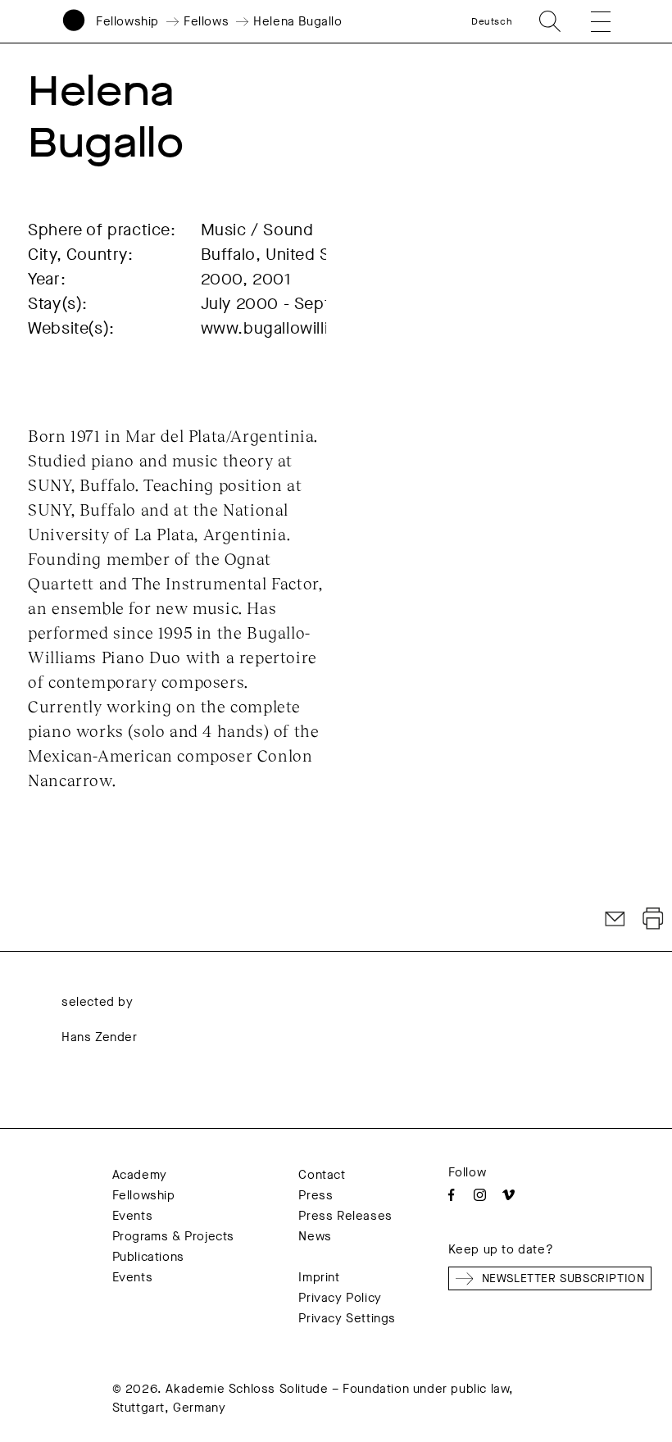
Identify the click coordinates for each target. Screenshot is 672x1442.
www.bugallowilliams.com (299, 328)
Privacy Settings (347, 1318)
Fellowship (127, 21)
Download (653, 919)
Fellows (206, 21)
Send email (615, 919)
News (314, 1236)
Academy (139, 1175)
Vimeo (508, 1195)
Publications (148, 1257)
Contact (321, 1175)
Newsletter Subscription (563, 1278)
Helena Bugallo (297, 21)
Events (132, 1216)
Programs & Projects (173, 1236)
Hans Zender (99, 1037)
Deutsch (491, 21)
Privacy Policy (339, 1298)
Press (315, 1195)
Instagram (480, 1195)
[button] (591, 21)
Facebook (451, 1195)
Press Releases (345, 1216)
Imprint (318, 1277)
